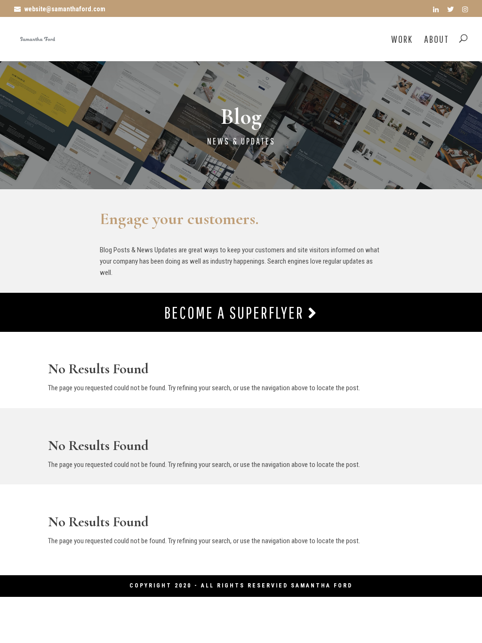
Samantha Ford (322, 585)
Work (402, 40)
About (436, 40)
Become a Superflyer (236, 312)
